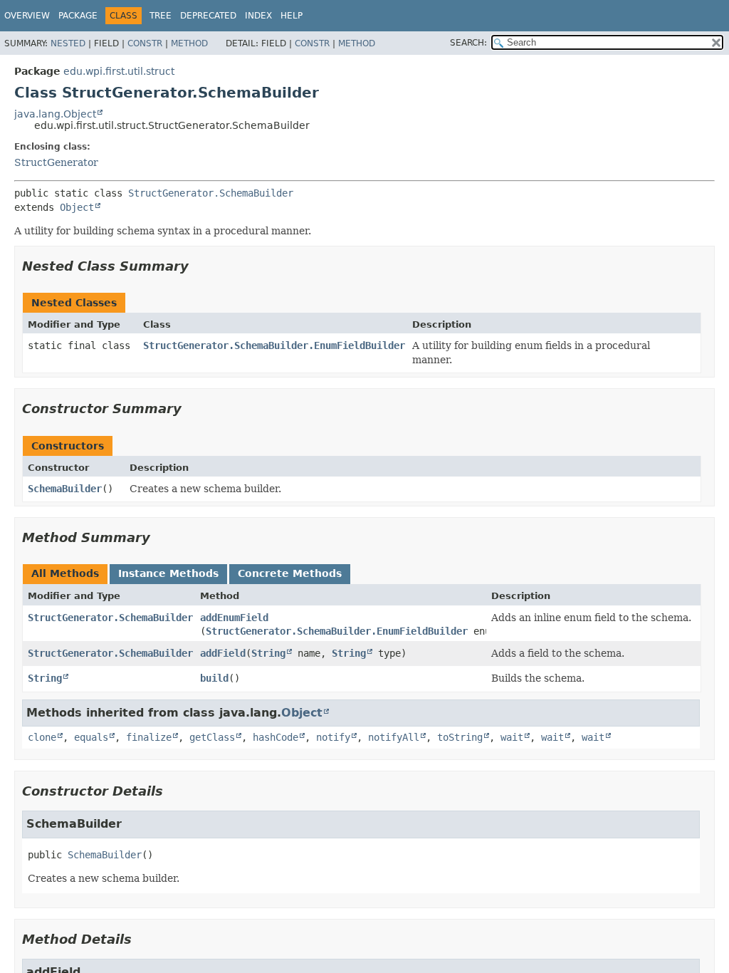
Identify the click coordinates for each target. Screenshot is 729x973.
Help (291, 16)
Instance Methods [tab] (168, 573)
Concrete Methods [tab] (290, 573)
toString (460, 737)
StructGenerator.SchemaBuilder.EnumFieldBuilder (274, 345)
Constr (144, 43)
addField (223, 653)
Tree (161, 16)
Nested (68, 43)
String (268, 653)
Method (189, 43)
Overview (27, 16)
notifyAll (393, 737)
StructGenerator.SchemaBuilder (210, 193)
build (214, 678)
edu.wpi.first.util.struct (118, 71)
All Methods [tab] (65, 573)
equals (91, 737)
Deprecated (208, 16)
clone (42, 737)
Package (78, 16)
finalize (149, 737)
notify (333, 737)
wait (511, 737)
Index (258, 16)
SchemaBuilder (65, 488)
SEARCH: (468, 43)
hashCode (275, 737)
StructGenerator (56, 162)
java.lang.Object (55, 114)
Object (77, 207)
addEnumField (234, 617)
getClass (212, 737)
